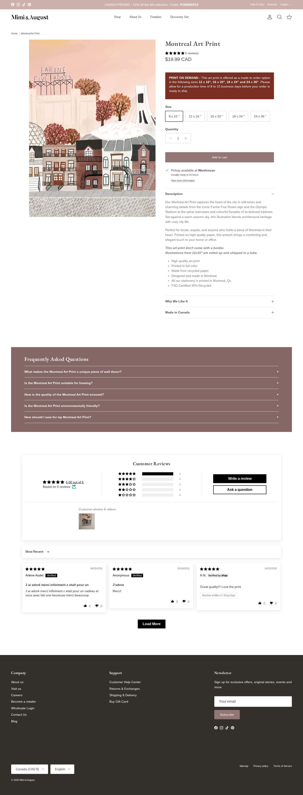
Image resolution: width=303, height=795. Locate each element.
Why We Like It (176, 301)
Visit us (16, 688)
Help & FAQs (257, 4)
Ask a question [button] (239, 490)
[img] (35, 569)
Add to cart (219, 157)
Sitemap (244, 766)
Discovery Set (179, 17)
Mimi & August (27, 780)
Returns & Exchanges (124, 688)
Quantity (171, 129)
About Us (136, 17)
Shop (117, 17)
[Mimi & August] (30, 17)
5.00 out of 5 (75, 482)
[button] (175, 53)
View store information (183, 180)
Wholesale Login (22, 708)
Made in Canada (177, 312)
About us (17, 682)
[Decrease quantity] (169, 138)
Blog (14, 721)
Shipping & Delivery (123, 695)
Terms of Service (282, 766)
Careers (16, 695)
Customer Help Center (125, 682)
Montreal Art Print (30, 33)
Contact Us (19, 714)
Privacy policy (260, 766)
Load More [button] (152, 624)
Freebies (155, 17)
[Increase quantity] (187, 138)
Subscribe (227, 714)
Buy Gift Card (118, 701)
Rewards (272, 4)
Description (174, 194)
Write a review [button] (240, 478)
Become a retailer (23, 701)
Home (14, 33)
